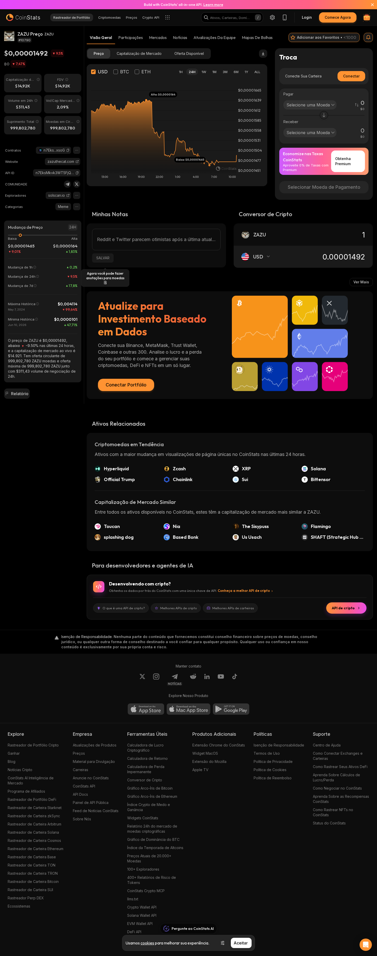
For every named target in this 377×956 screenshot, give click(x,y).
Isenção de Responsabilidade (279, 745)
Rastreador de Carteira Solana (33, 832)
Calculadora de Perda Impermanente (145, 769)
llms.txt (132, 899)
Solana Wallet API (141, 915)
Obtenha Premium (343, 161)
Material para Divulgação (94, 761)
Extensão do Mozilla (209, 761)
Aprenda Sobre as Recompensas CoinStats (341, 799)
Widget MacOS (205, 753)
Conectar (351, 76)
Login (307, 17)
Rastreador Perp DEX (26, 898)
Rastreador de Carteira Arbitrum (34, 824)
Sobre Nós (82, 819)
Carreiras (80, 770)
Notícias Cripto (20, 770)
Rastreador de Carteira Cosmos (34, 840)
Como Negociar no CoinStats (337, 788)
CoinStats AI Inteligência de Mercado (31, 780)
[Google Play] (231, 709)
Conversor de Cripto (144, 780)
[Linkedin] (207, 679)
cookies (147, 942)
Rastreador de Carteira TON (31, 865)
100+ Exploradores (143, 869)
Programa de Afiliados (26, 791)
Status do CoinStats (329, 823)
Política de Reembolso (273, 778)
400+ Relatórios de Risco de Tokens (151, 880)
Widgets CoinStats (142, 818)
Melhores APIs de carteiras (233, 608)
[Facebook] (235, 679)
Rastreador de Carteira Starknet (35, 807)
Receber (290, 122)
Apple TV (200, 770)
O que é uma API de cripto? (124, 608)
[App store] (146, 709)
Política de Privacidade (273, 761)
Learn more (213, 4)
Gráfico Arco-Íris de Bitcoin (150, 788)
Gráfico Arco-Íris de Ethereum (152, 796)
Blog (11, 761)
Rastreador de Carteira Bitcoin (33, 881)
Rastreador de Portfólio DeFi (32, 799)
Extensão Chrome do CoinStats (218, 745)
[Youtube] (221, 679)
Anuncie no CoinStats (91, 778)
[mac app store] (188, 709)
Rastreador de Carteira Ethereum (35, 849)
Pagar (288, 94)
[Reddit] (193, 679)
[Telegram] (67, 184)
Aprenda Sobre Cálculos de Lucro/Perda (336, 777)
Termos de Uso (267, 753)
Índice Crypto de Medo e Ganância (148, 807)
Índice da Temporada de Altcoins (155, 847)
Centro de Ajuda (327, 745)
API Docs (80, 794)
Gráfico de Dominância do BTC (153, 839)
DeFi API (134, 932)
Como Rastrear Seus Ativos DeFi (340, 766)
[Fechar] (369, 5)
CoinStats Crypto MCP (146, 891)
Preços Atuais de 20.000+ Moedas (149, 858)
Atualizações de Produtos (94, 745)
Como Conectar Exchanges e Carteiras (338, 756)
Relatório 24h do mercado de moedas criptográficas (152, 828)
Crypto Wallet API (141, 907)
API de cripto (343, 608)
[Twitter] (76, 184)
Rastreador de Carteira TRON (33, 873)
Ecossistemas (19, 906)
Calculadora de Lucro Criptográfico (145, 747)
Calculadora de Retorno (147, 758)
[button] (68, 150)
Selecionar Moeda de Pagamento (324, 187)
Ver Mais (361, 282)
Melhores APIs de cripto (178, 608)
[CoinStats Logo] (23, 17)
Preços (79, 753)
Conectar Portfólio (126, 384)
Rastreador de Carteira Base (32, 857)
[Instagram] (156, 679)
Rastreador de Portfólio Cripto (33, 745)
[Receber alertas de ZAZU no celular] (368, 37)
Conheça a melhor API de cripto (244, 591)
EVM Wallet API (140, 923)
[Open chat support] (366, 945)
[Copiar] (68, 150)
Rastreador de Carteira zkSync (34, 816)
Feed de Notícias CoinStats (95, 811)
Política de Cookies (270, 770)
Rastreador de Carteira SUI (30, 890)
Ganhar (14, 753)
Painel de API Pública (90, 802)
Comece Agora (338, 17)
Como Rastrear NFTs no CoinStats (333, 812)
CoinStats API (84, 786)
